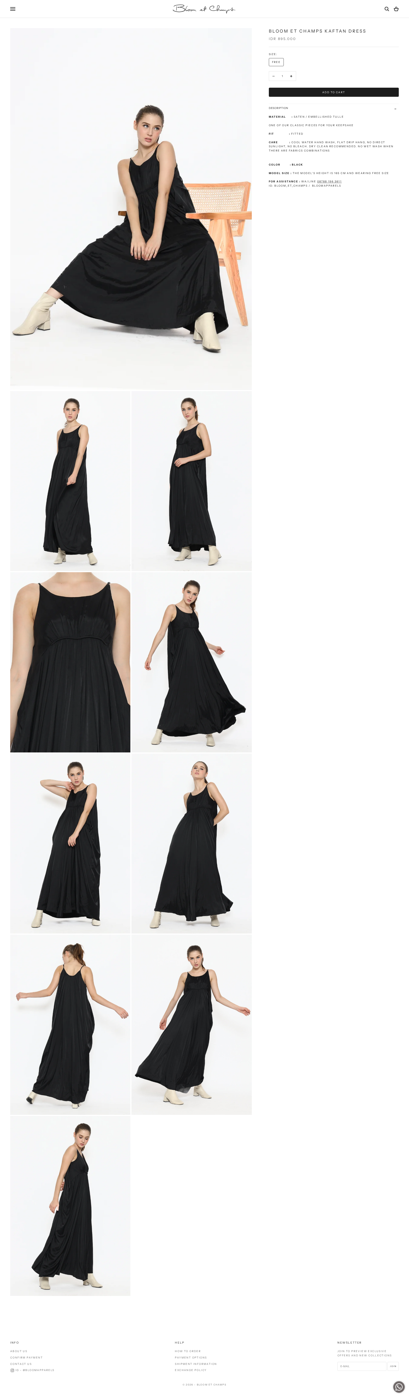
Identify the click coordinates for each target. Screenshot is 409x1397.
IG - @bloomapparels (35, 1370)
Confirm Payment (26, 1357)
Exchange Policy (191, 1370)
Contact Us (21, 1364)
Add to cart (333, 92)
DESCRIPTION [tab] (278, 108)
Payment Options (191, 1357)
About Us (18, 1351)
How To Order (188, 1351)
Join (393, 1366)
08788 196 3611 (329, 181)
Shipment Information (196, 1364)
